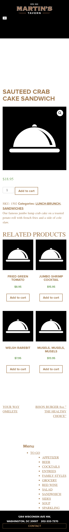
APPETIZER (50, 457)
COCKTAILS (51, 466)
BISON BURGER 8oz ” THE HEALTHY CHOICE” (50, 411)
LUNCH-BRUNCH (48, 204)
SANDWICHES (13, 208)
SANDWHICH (51, 494)
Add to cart (26, 191)
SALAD (47, 489)
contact (34, 526)
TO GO (35, 453)
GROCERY (49, 480)
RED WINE (50, 485)
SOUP (46, 503)
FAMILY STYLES (54, 475)
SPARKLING (51, 508)
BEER (46, 462)
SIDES (46, 498)
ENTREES (49, 471)
